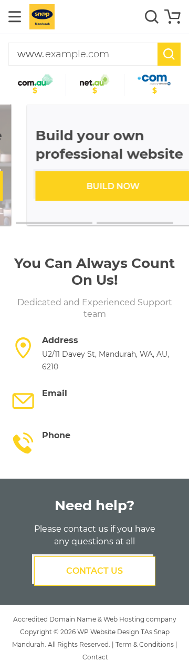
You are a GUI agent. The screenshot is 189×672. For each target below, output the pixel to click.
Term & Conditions (145, 644)
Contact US (94, 571)
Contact (95, 657)
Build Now (94, 186)
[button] (54, 223)
